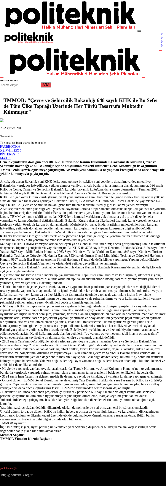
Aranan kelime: (9, 80)
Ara (46, 85)
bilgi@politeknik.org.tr (16, 475)
